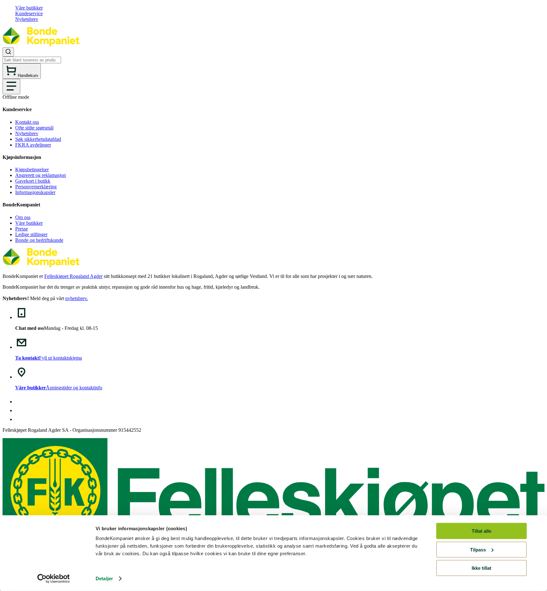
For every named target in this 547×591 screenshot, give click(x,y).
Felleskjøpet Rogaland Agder (73, 276)
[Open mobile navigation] (11, 86)
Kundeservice (29, 13)
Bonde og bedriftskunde (39, 240)
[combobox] (273, 55)
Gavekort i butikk (32, 181)
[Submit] (8, 52)
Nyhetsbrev (26, 19)
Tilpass (478, 549)
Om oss (22, 217)
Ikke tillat (481, 568)
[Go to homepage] (41, 44)
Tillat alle (481, 531)
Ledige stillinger (31, 234)
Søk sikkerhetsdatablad (38, 139)
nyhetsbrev (76, 298)
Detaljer (104, 578)
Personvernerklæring (36, 186)
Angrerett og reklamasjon (40, 175)
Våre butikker (29, 7)
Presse (21, 228)
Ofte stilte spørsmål (34, 127)
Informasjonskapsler (35, 192)
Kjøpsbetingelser (32, 169)
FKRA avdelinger (33, 145)
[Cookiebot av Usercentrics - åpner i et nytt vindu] (53, 578)
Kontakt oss (27, 122)
